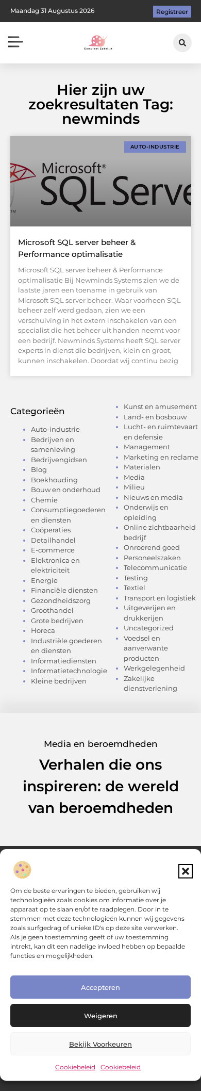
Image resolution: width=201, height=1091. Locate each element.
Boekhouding (54, 480)
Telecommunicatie (155, 567)
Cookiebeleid (75, 1067)
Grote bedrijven (57, 620)
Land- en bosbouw (155, 417)
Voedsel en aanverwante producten (146, 648)
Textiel (134, 587)
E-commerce (53, 550)
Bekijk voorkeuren (100, 1044)
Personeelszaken (152, 557)
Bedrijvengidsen (59, 459)
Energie (44, 580)
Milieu (134, 487)
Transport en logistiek (160, 598)
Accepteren (100, 987)
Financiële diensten (64, 590)
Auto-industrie (55, 429)
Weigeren (101, 1016)
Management (147, 447)
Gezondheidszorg (61, 600)
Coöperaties (51, 530)
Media (134, 477)
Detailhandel (53, 540)
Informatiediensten (63, 661)
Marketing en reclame (161, 457)
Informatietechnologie (69, 670)
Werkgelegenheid (154, 668)
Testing (136, 578)
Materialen (142, 467)
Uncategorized (149, 628)
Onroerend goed (152, 547)
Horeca (43, 630)
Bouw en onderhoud (65, 489)
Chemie (44, 500)
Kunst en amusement (160, 406)
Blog (39, 469)
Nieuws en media (153, 497)
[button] (185, 871)
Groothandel (52, 610)
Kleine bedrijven (59, 681)
